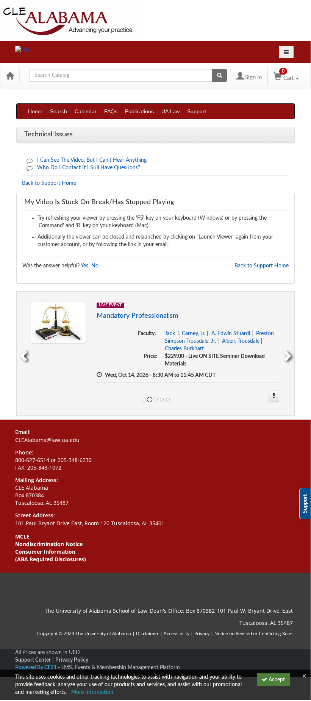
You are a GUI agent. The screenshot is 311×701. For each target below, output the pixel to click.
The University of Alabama (103, 633)
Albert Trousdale (240, 341)
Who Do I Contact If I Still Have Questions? (88, 167)
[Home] (9, 75)
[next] (288, 353)
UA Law (170, 111)
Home (35, 111)
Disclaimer (148, 633)
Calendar (86, 111)
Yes (84, 266)
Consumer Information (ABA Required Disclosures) (50, 555)
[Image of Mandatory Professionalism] (58, 322)
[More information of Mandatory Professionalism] (274, 396)
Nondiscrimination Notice (49, 544)
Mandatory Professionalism (137, 315)
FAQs (110, 111)
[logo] (22, 52)
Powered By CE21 (36, 667)
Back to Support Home (49, 183)
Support (196, 111)
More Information (92, 692)
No (94, 266)
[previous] (22, 353)
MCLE (22, 536)
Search (58, 111)
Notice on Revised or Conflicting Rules (254, 633)
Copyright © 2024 (55, 633)
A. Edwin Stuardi (230, 333)
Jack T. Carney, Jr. (185, 333)
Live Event (110, 305)
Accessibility (176, 633)
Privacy (201, 633)
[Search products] (219, 75)
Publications (139, 111)
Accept (276, 679)
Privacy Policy (71, 660)
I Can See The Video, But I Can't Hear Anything (92, 160)
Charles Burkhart (184, 348)
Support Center (33, 660)
